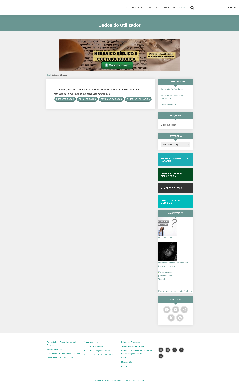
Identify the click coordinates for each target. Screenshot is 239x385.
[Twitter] (171, 318)
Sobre (123, 358)
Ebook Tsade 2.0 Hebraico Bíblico (60, 358)
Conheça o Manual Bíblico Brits (171, 174)
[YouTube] (175, 310)
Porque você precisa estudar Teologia (175, 291)
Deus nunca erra (165, 238)
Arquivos (124, 366)
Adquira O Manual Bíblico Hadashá (175, 159)
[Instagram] (184, 310)
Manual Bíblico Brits (54, 349)
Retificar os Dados (111, 99)
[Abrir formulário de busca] (192, 7)
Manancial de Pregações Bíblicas (97, 351)
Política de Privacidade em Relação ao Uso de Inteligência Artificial (136, 352)
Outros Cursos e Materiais (170, 201)
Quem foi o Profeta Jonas (172, 89)
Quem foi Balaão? (169, 104)
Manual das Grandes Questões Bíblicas (99, 355)
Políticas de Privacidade (130, 342)
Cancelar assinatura (138, 99)
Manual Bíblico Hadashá (93, 346)
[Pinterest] (180, 318)
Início (49, 75)
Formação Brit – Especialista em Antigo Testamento (62, 343)
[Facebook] (167, 310)
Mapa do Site (126, 362)
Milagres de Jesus (171, 188)
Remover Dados (87, 99)
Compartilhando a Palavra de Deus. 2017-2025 (128, 381)
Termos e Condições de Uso (132, 346)
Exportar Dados (65, 99)
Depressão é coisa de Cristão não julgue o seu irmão (173, 264)
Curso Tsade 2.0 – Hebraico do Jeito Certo (63, 354)
